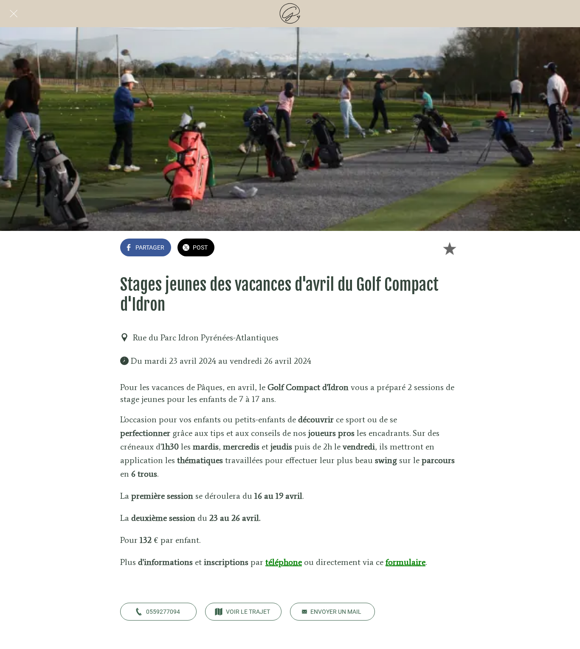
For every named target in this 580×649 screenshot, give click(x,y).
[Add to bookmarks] (449, 248)
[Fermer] (13, 13)
